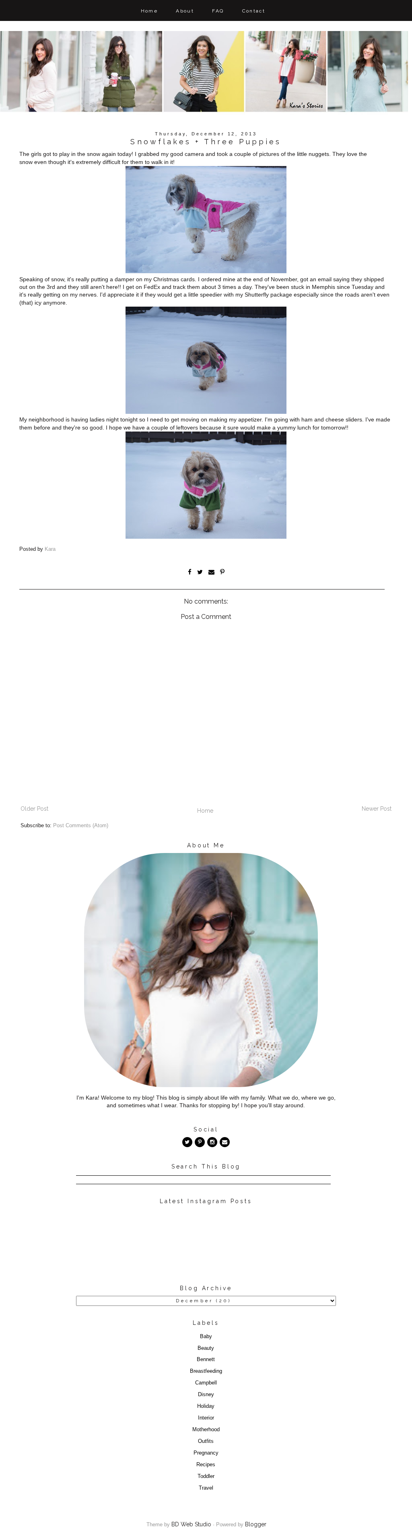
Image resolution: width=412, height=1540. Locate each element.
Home (149, 11)
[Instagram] (212, 1142)
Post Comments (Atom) (80, 825)
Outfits (206, 1441)
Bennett (206, 1359)
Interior (206, 1418)
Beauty (206, 1348)
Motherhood (206, 1429)
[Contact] (225, 1142)
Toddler (206, 1476)
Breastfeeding (206, 1371)
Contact (254, 11)
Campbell (206, 1383)
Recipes (205, 1464)
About (185, 11)
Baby (206, 1336)
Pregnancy (206, 1453)
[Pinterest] (200, 1142)
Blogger (255, 1524)
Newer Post (376, 808)
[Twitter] (187, 1142)
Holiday (205, 1406)
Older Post (34, 808)
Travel (206, 1488)
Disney (206, 1394)
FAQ (218, 11)
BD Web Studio (191, 1524)
